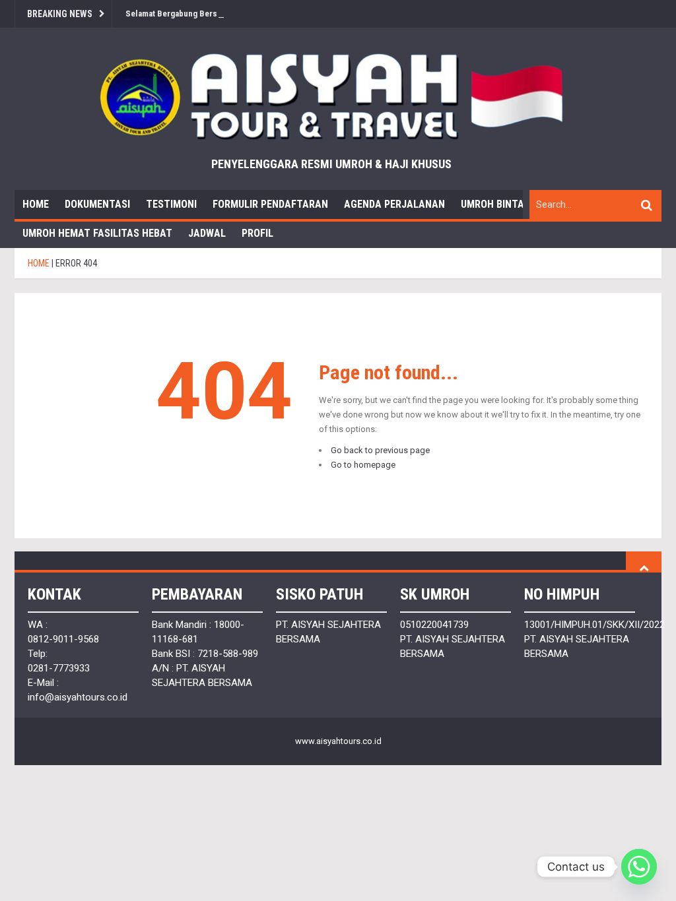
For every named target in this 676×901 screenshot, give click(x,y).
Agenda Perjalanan (394, 204)
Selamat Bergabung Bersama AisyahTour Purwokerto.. (225, 13)
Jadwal (207, 233)
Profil (257, 233)
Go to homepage (363, 465)
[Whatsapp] (639, 867)
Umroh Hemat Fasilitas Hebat (97, 233)
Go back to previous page (380, 450)
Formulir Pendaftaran (270, 204)
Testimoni (171, 204)
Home (35, 204)
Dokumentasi (97, 204)
